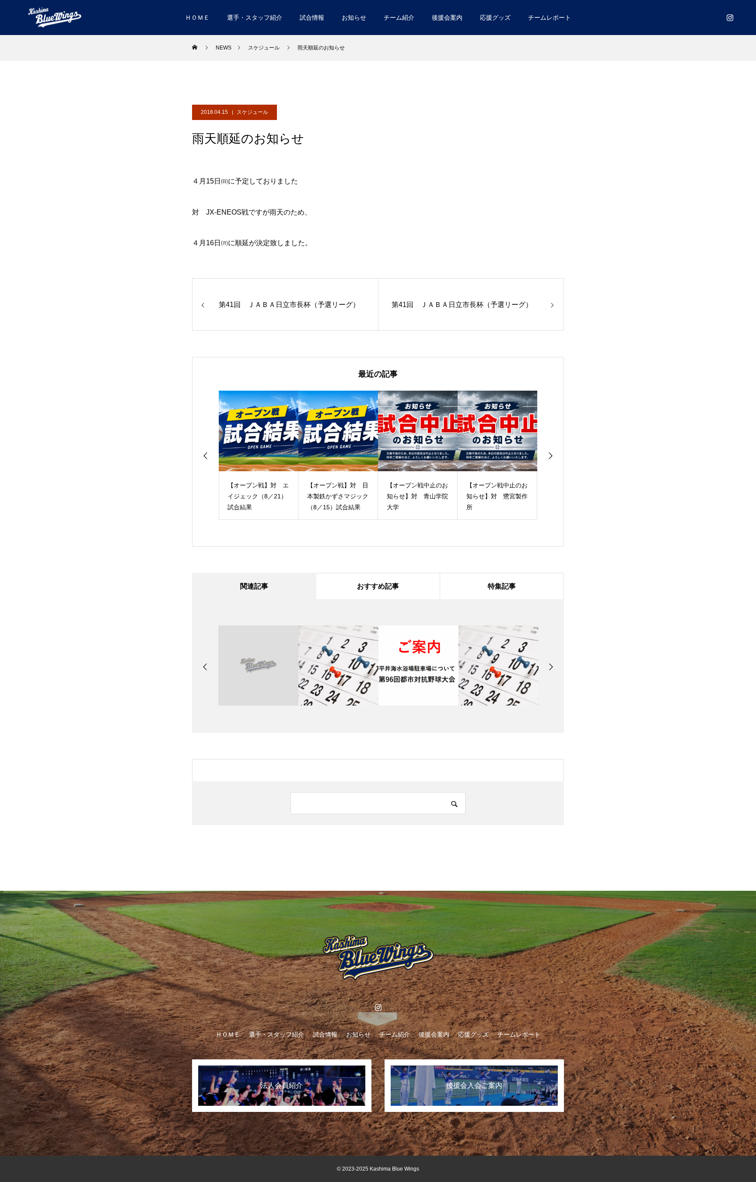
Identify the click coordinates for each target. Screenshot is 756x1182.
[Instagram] (729, 17)
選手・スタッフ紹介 (254, 17)
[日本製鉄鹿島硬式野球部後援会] (55, 17)
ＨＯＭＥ (197, 17)
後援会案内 (447, 17)
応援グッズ (495, 17)
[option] (258, 455)
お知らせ (354, 17)
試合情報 (312, 17)
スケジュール (252, 112)
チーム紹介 (399, 17)
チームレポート (549, 17)
